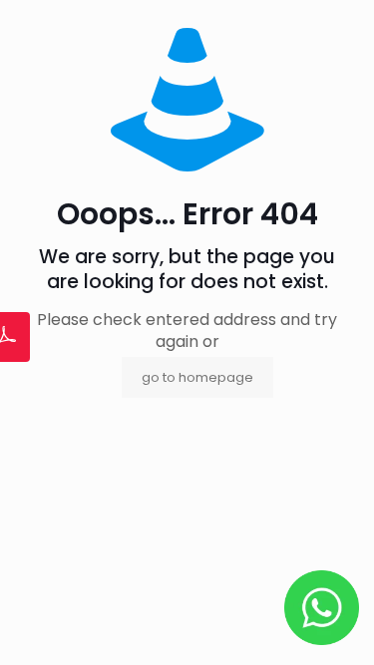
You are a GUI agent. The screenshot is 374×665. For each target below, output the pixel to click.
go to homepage (197, 377)
